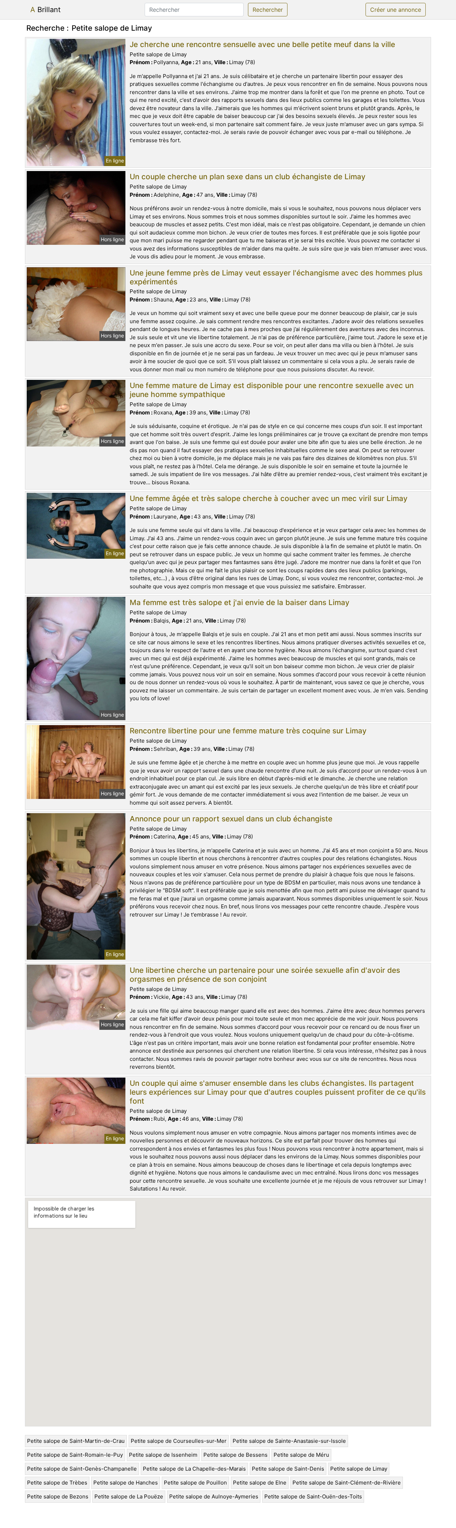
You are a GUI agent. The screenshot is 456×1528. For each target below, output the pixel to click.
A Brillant (45, 9)
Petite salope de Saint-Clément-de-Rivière (346, 1482)
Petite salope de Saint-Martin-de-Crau (76, 1440)
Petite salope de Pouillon (195, 1482)
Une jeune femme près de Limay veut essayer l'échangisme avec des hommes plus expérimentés (276, 277)
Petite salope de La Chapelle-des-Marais (194, 1468)
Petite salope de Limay (358, 1468)
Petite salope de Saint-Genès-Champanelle (82, 1468)
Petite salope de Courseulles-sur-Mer (179, 1440)
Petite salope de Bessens (235, 1454)
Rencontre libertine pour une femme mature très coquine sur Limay (248, 730)
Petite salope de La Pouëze (128, 1496)
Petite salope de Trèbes (57, 1482)
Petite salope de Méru (301, 1454)
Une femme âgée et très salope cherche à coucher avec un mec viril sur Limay (269, 498)
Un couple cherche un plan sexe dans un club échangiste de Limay (248, 176)
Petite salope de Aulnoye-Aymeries (213, 1496)
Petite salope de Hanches (125, 1482)
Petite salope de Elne (259, 1482)
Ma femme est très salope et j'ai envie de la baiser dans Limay (239, 602)
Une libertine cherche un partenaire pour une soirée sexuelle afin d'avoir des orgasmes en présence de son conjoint (265, 975)
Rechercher (268, 9)
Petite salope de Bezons (57, 1496)
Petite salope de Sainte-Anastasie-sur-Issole (289, 1440)
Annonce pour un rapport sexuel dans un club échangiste (231, 818)
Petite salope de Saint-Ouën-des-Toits (313, 1496)
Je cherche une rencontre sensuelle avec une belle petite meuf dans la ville (262, 44)
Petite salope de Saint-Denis (288, 1468)
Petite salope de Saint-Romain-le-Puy (75, 1454)
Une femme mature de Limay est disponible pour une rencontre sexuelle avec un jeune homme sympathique (272, 390)
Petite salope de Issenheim (163, 1454)
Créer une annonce (395, 9)
